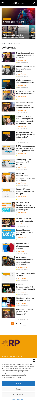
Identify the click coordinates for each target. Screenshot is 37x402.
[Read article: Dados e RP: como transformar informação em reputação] (8, 193)
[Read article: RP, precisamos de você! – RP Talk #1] (8, 277)
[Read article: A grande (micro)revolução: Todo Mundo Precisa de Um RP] (8, 288)
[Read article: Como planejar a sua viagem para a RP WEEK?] (8, 163)
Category (9, 43)
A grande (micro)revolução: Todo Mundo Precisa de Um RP (25, 287)
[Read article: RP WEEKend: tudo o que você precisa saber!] (8, 222)
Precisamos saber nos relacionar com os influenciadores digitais (25, 105)
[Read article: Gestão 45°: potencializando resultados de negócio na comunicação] (8, 177)
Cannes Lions (6, 203)
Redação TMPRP (22, 60)
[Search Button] (34, 3)
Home (3, 43)
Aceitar (18, 383)
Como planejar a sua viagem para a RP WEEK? (24, 162)
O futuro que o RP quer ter (14, 22)
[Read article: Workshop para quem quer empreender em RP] (8, 84)
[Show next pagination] (24, 324)
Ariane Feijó (21, 251)
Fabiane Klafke (22, 237)
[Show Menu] (2, 3)
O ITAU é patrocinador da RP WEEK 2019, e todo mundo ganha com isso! (25, 148)
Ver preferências (18, 395)
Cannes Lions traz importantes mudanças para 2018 (25, 232)
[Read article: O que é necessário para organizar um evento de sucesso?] (8, 57)
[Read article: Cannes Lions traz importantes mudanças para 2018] (8, 234)
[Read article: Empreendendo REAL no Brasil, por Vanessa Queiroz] (8, 70)
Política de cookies (17, 399)
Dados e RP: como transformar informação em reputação (25, 191)
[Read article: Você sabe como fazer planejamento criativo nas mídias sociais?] (8, 136)
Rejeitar (18, 389)
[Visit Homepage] (18, 3)
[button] (34, 360)
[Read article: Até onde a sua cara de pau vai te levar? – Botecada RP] (8, 313)
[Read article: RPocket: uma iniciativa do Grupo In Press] (8, 302)
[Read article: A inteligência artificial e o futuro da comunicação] (8, 95)
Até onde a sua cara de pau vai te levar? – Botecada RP (24, 312)
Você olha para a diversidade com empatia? (22, 246)
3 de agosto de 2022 (22, 62)
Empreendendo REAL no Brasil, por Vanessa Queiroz (25, 69)
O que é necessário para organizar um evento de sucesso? (25, 55)
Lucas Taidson (22, 278)
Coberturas (7, 19)
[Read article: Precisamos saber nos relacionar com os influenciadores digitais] (8, 106)
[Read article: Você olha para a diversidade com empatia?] (8, 247)
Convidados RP (22, 292)
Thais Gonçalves (22, 267)
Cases (4, 258)
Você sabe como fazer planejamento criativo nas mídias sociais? (25, 135)
